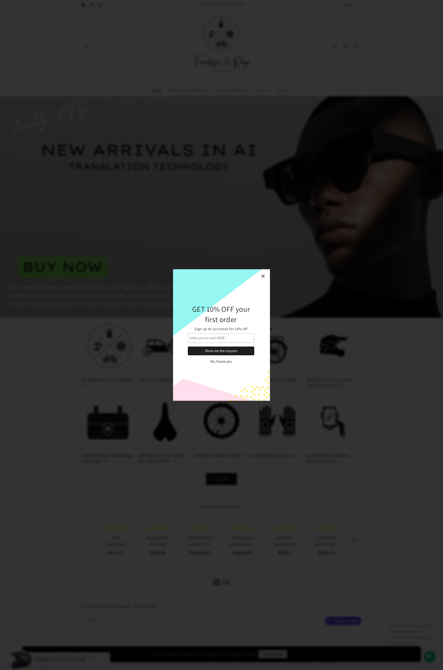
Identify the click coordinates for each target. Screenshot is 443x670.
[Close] (263, 276)
